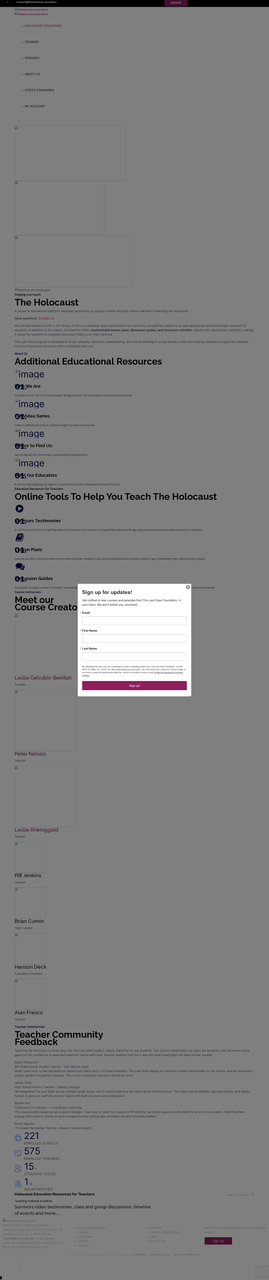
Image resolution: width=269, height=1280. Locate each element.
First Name (89, 630)
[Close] (188, 587)
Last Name (89, 648)
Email (86, 612)
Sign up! (134, 685)
